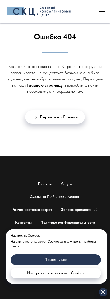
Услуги (66, 184)
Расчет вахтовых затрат (32, 209)
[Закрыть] (103, 292)
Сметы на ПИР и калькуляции (55, 197)
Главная (45, 184)
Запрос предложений (79, 209)
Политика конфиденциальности (68, 222)
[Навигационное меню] (102, 11)
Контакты (23, 222)
